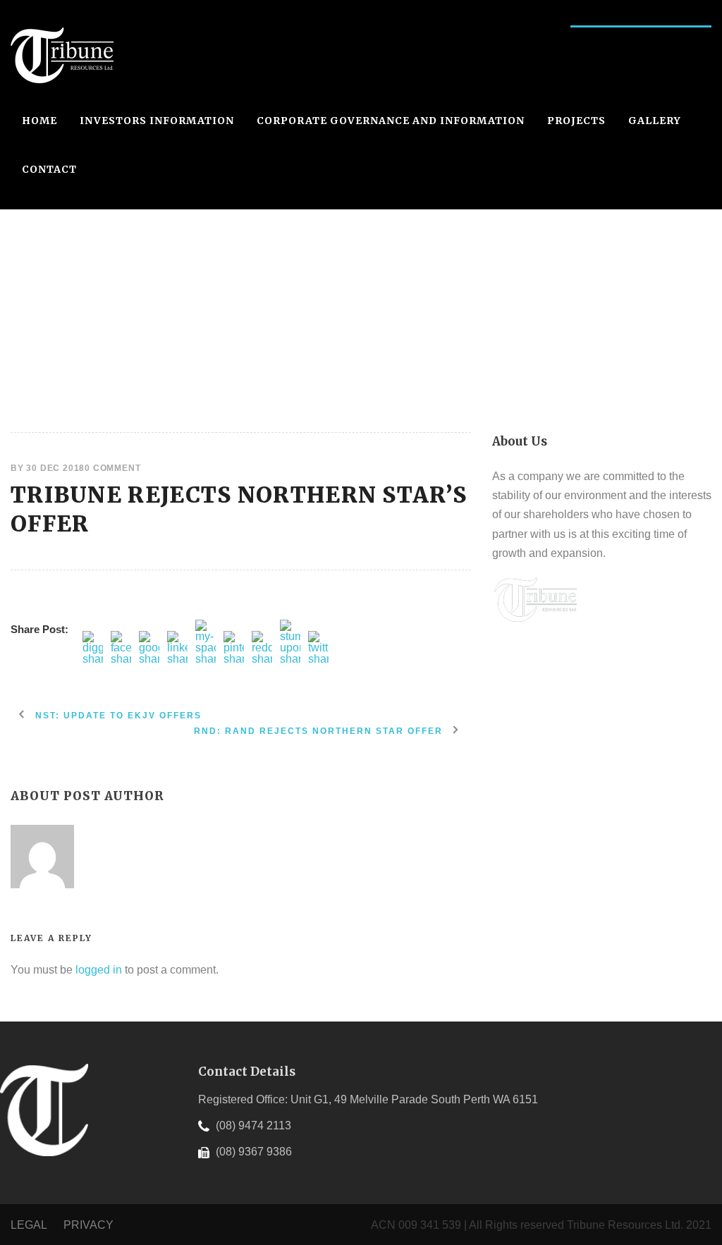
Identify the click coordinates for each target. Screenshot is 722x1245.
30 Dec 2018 (55, 468)
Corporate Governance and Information (391, 120)
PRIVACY (88, 1225)
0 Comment (112, 468)
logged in (98, 970)
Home (39, 120)
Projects (576, 120)
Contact (49, 169)
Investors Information (157, 120)
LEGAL (30, 1225)
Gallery (654, 120)
